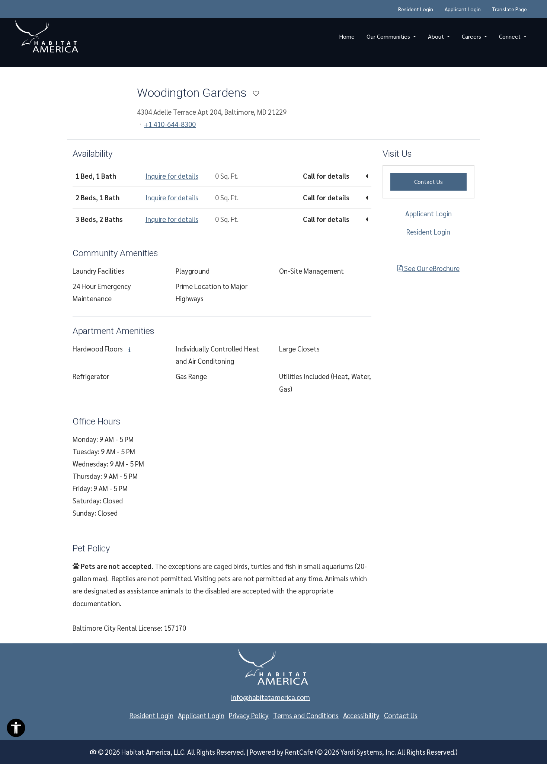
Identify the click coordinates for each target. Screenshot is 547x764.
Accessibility (361, 715)
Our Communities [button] (389, 36)
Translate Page (509, 9)
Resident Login (418, 8)
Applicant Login (465, 8)
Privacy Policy (249, 715)
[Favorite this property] (256, 94)
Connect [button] (510, 36)
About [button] (436, 36)
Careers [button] (472, 36)
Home (347, 36)
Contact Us (440, 181)
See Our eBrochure (431, 268)
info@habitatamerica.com (270, 697)
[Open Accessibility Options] (16, 729)
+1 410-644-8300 (170, 124)
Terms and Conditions (306, 715)
